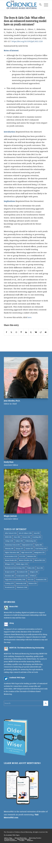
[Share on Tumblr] (31, 332)
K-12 (22, 556)
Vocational (9, 587)
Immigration (39, 552)
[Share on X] (11, 332)
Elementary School (12, 545)
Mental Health (11, 560)
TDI (30, 579)
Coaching (36, 537)
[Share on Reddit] (40, 332)
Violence (32, 583)
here (29, 317)
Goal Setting (41, 548)
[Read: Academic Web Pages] (6, 678)
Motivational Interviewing (15, 568)
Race (40, 568)
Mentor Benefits (25, 560)
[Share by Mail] (45, 332)
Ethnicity (9, 548)
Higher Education (12, 552)
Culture (19, 541)
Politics (31, 568)
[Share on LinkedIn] (26, 332)
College (9, 541)
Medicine (31, 556)
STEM (33, 576)
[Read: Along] (6, 624)
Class (17, 537)
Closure (26, 537)
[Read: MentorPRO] (6, 607)
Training (9, 583)
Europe (19, 548)
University (21, 583)
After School (11, 533)
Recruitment (22, 572)
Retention (9, 576)
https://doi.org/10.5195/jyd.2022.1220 (27, 41)
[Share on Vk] (35, 332)
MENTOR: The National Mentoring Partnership (26, 648)
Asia (37, 533)
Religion (34, 572)
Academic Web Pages (17, 677)
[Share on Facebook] (6, 332)
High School (26, 552)
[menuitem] (39, 5)
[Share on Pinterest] (21, 332)
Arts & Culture (25, 533)
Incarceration (11, 556)
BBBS (8, 537)
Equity (38, 545)
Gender (29, 548)
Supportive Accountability (15, 579)
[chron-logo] (21, 5)
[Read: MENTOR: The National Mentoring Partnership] (6, 649)
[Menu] (44, 5)
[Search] (39, 5)
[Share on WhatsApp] (16, 332)
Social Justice (22, 576)
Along (11, 623)
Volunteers (22, 587)
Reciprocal (10, 572)
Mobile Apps (22, 564)
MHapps (9, 564)
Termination (41, 579)
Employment (27, 545)
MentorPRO (39, 560)
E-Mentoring (30, 541)
